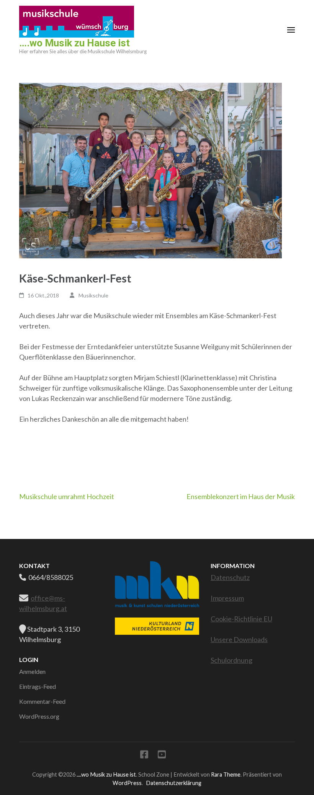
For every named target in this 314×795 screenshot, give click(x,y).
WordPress (127, 783)
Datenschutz (230, 577)
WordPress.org (39, 716)
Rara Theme (225, 774)
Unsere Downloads (239, 639)
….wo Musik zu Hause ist (74, 43)
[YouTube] (162, 755)
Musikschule (93, 295)
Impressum (227, 598)
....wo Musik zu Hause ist (106, 774)
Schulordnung (231, 660)
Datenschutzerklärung (173, 783)
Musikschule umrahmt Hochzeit (66, 496)
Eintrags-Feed (37, 686)
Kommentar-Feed (42, 701)
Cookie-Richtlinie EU (241, 618)
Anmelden (32, 671)
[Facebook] (144, 755)
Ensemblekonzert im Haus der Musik (240, 496)
